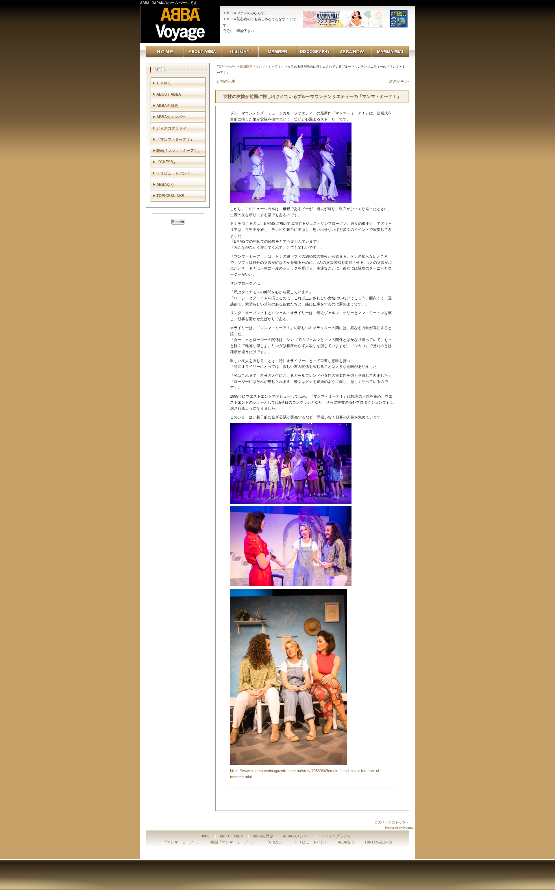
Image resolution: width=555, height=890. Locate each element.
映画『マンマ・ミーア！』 (178, 151)
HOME (205, 836)
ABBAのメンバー (171, 117)
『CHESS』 (166, 162)
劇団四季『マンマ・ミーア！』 (262, 66)
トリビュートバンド (173, 173)
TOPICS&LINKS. (171, 196)
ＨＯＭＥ (163, 83)
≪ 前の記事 (225, 81)
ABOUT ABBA (168, 94)
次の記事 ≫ (399, 81)
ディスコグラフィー (173, 128)
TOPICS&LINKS (378, 842)
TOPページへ (226, 66)
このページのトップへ (391, 822)
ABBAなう (165, 184)
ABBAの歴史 (167, 105)
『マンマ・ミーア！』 (175, 139)
